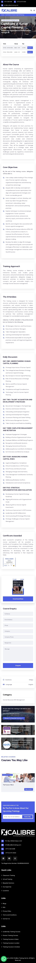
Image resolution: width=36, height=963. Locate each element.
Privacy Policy (7, 911)
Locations (6, 890)
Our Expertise (7, 887)
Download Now (18, 599)
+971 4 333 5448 (8, 1)
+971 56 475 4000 (21, 1)
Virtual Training (7, 879)
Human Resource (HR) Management (14, 700)
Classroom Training (9, 875)
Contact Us (6, 919)
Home (2, 14)
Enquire (18, 665)
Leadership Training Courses (11, 931)
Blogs (4, 903)
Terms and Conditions (10, 915)
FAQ (4, 907)
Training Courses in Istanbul (11, 947)
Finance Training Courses (10, 935)
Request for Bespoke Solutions (13, 718)
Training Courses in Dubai (10, 939)
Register (30, 47)
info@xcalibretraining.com (11, 5)
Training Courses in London (11, 943)
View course (28, 789)
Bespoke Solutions (8, 883)
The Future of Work (8, 785)
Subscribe (27, 816)
